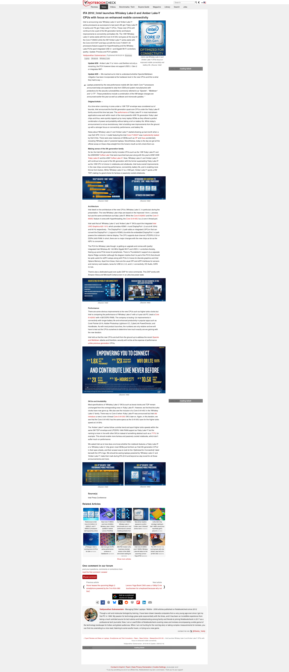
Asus (143, 138)
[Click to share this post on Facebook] (103, 602)
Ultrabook (94, 58)
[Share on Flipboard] (138, 602)
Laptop (86, 58)
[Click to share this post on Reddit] (126, 602)
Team (128, 667)
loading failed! (174, 69)
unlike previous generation (98, 343)
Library (167, 7)
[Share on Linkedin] (144, 602)
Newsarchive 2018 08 (156, 638)
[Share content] (97, 602)
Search (177, 7)
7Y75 (153, 433)
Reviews (94, 7)
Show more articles (124, 559)
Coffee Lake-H (116, 158)
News (104, 7)
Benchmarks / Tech (127, 7)
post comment (90, 577)
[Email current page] (150, 602)
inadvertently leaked (151, 135)
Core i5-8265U (140, 215)
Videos (113, 7)
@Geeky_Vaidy (198, 631)
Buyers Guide (143, 7)
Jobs (185, 7)
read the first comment (91, 572)
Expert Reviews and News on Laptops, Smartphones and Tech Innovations (109, 638)
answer (104, 572)
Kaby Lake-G (93, 158)
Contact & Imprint (118, 667)
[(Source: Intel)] (103, 188)
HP (136, 138)
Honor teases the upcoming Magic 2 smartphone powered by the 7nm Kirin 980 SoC (103, 588)
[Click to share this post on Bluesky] (114, 602)
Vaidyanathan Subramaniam (94, 55)
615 (106, 226)
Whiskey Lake (105, 58)
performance (123, 112)
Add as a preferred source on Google (126, 596)
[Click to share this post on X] (120, 602)
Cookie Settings (159, 667)
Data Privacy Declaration (142, 667)
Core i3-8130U (120, 416)
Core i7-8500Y (133, 135)
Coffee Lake (105, 155)
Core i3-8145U (132, 218)
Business (128, 55)
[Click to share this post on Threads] (108, 602)
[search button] (196, 2)
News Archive (143, 638)
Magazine (157, 7)
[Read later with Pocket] (132, 602)
